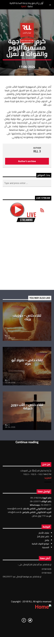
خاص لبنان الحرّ (43, 536)
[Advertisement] (27, 256)
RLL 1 (7, 335)
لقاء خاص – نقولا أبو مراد (27, 362)
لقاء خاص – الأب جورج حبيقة (27, 407)
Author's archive (27, 161)
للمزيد (47, 477)
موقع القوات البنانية (40, 544)
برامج (47, 540)
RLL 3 (37, 151)
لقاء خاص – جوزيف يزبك (27, 317)
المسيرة (45, 547)
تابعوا (23, 6)
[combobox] (27, 183)
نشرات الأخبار (44, 533)
